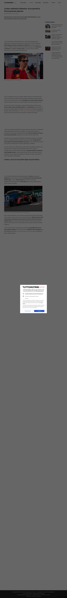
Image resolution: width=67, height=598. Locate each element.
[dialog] (33, 299)
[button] (33, 298)
